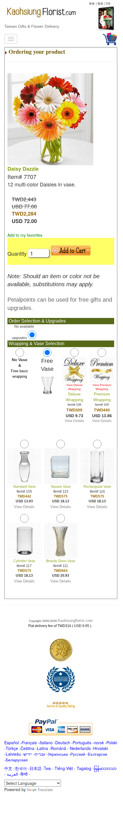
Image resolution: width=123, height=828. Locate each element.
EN (108, 3)
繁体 (100, 3)
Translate (45, 789)
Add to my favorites (24, 235)
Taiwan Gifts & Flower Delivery (31, 26)
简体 (92, 3)
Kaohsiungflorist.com (75, 620)
